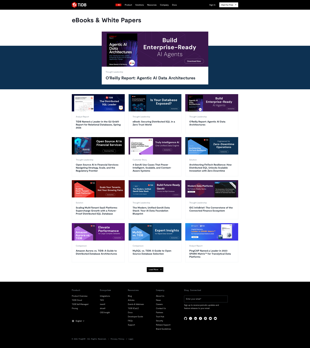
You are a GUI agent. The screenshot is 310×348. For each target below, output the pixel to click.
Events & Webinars (136, 304)
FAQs (130, 321)
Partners (159, 312)
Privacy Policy (117, 339)
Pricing (75, 308)
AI (119, 5)
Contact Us (161, 308)
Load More (153, 269)
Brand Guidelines (163, 329)
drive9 (102, 308)
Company (164, 5)
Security (159, 321)
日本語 (76, 326)
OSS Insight (105, 312)
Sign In (212, 5)
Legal (130, 339)
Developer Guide (135, 316)
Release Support (163, 325)
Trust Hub (160, 316)
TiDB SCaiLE (133, 308)
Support (131, 325)
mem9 (102, 304)
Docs (174, 5)
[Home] (79, 5)
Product (128, 5)
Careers (159, 304)
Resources (152, 5)
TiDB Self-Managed (80, 304)
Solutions (139, 5)
